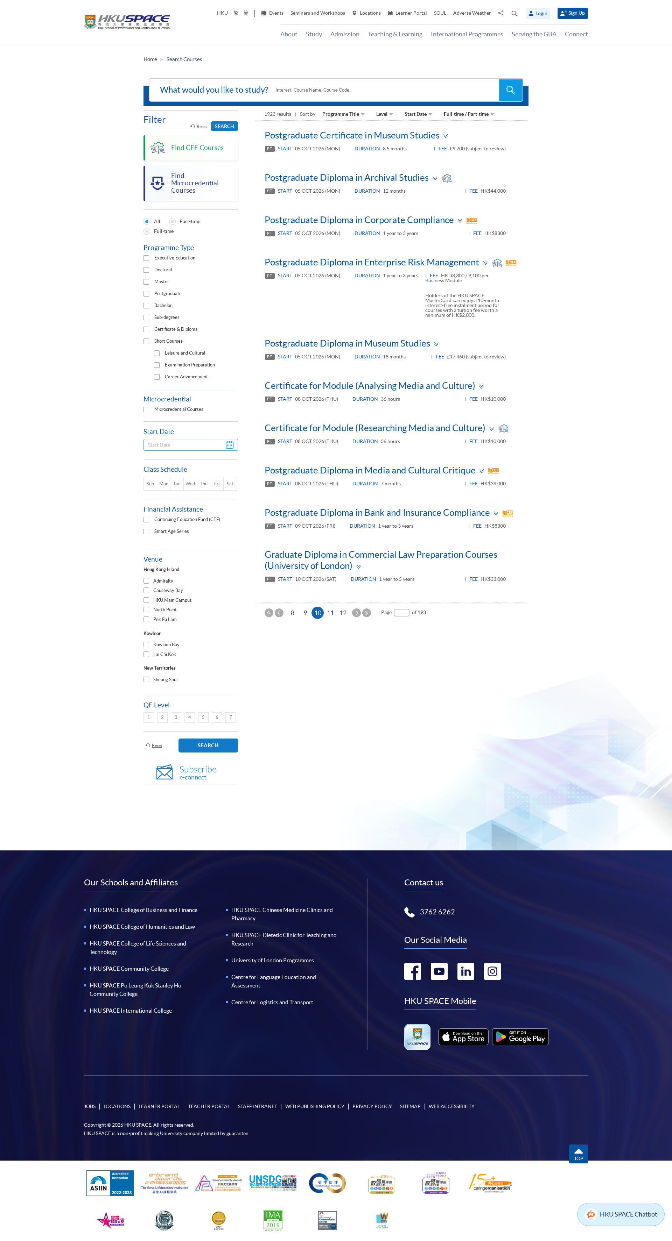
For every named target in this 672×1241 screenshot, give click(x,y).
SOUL (440, 13)
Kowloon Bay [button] (166, 644)
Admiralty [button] (163, 581)
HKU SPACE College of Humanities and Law (142, 926)
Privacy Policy (372, 1106)
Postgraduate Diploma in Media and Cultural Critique (370, 470)
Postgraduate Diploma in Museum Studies (347, 343)
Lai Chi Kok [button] (164, 654)
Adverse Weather (472, 13)
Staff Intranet (257, 1106)
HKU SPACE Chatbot (628, 1214)
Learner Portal (410, 13)
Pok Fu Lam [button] (165, 619)
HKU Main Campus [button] (172, 600)
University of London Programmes (272, 960)
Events (276, 13)
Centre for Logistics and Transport (272, 1002)
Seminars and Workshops (317, 13)
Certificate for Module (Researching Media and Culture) (375, 428)
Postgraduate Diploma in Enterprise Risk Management (372, 262)
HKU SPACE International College (131, 1010)
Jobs (90, 1106)
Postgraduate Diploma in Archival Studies (347, 177)
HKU (222, 13)
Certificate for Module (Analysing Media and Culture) (370, 385)
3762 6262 (437, 912)
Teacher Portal (209, 1106)
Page (386, 612)
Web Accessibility (452, 1106)
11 (330, 612)
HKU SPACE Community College (129, 968)
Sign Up (576, 13)
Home (150, 59)
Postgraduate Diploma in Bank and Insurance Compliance (377, 512)
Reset (202, 126)
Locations (370, 13)
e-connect (198, 773)
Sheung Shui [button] (165, 679)
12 (343, 612)
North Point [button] (165, 609)
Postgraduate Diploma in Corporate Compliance (359, 220)
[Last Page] (366, 612)
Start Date (416, 114)
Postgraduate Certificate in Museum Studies (352, 135)
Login (541, 13)
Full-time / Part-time (466, 114)
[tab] (191, 581)
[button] (514, 13)
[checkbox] (146, 258)
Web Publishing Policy (314, 1106)
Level (381, 114)
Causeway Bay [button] (168, 590)
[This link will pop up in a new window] (463, 1036)
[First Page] (269, 612)
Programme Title (340, 114)
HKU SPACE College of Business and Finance (143, 910)
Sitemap (410, 1106)
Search (224, 126)
